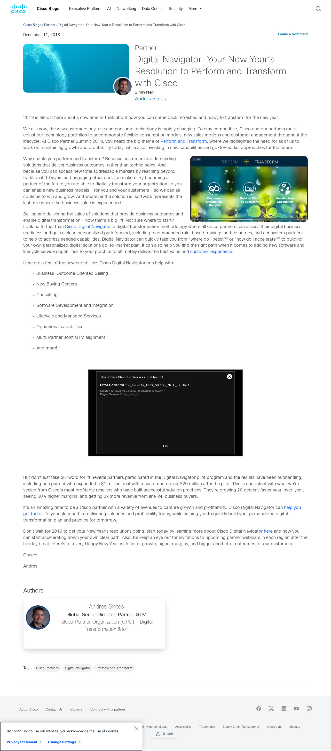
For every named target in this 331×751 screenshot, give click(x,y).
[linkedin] (284, 708)
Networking (126, 9)
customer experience (211, 252)
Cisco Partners (47, 668)
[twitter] (271, 708)
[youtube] (296, 708)
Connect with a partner (107, 709)
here (269, 532)
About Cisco (28, 709)
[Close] (136, 728)
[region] (71, 736)
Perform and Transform (184, 142)
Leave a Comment (293, 34)
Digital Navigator (77, 668)
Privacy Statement (22, 742)
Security (176, 9)
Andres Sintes (150, 99)
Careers (76, 709)
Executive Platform (85, 9)
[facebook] (258, 708)
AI (109, 9)
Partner (49, 25)
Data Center (152, 9)
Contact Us (54, 709)
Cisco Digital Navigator (87, 227)
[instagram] (309, 708)
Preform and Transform (114, 668)
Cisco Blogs (48, 9)
